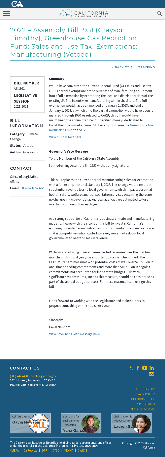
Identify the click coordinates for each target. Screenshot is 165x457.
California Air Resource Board (84, 13)
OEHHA (68, 450)
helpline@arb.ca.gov (43, 376)
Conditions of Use (141, 399)
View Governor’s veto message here (74, 334)
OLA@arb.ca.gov (32, 188)
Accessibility (145, 389)
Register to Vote (142, 409)
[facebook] (137, 368)
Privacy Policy (144, 394)
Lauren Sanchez (129, 426)
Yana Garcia (74, 430)
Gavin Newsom (26, 422)
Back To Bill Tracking (135, 67)
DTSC (55, 450)
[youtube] (144, 368)
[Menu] (6, 13)
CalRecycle (30, 450)
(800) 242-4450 (19, 376)
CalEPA (14, 450)
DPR (44, 450)
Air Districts (146, 404)
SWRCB (83, 450)
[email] (151, 374)
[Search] (159, 13)
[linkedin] (151, 368)
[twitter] (131, 368)
